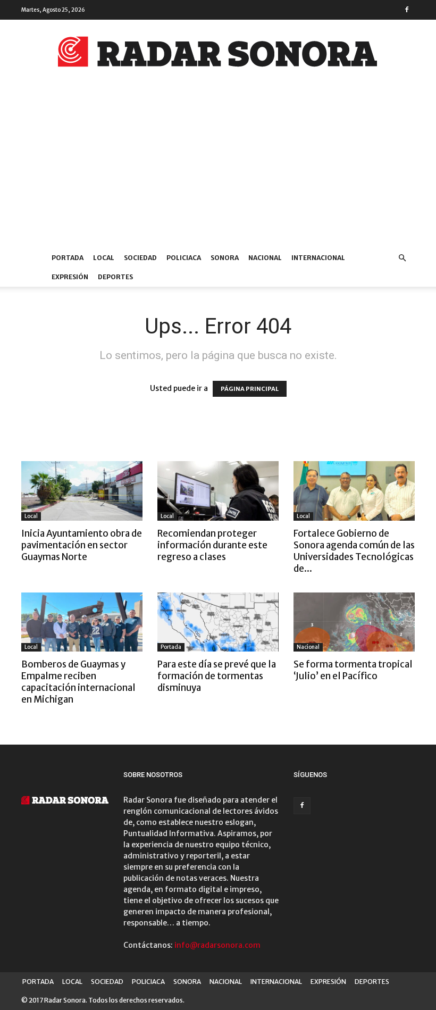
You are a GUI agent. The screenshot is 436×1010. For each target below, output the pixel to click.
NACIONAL (265, 258)
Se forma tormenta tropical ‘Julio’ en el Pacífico (353, 670)
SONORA (225, 258)
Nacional (308, 647)
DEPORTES (115, 277)
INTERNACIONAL (318, 258)
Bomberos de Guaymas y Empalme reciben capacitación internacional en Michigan (78, 681)
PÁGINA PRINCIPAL (250, 389)
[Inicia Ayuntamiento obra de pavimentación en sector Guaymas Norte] (81, 491)
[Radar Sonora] (218, 54)
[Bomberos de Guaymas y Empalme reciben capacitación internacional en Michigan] (81, 622)
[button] (402, 258)
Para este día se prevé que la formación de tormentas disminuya (216, 676)
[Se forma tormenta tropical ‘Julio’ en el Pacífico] (354, 622)
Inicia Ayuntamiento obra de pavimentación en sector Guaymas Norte (81, 545)
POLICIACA (183, 258)
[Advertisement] (218, 168)
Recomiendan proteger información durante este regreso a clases (212, 545)
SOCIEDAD (140, 258)
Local (31, 516)
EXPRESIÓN (70, 277)
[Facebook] (407, 9)
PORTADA (67, 258)
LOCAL (103, 258)
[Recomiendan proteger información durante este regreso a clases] (218, 491)
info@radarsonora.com (217, 945)
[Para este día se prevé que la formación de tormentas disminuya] (218, 622)
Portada (171, 647)
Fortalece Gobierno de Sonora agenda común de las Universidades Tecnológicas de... (354, 551)
